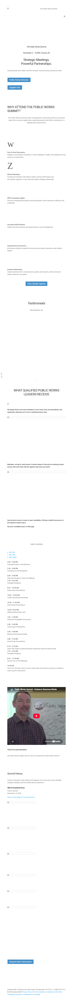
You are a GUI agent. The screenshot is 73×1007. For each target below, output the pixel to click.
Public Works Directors (19, 80)
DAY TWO (12, 555)
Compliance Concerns (14, 994)
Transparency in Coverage (31, 994)
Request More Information (20, 962)
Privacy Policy (27, 992)
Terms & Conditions (39, 992)
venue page (21, 797)
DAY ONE (12, 552)
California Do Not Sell (54, 992)
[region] (36, 350)
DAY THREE (13, 557)
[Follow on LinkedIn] (64, 28)
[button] (36, 373)
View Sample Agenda (36, 284)
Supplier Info (14, 87)
